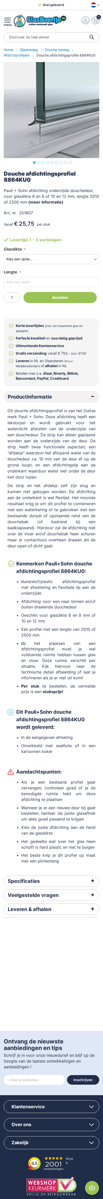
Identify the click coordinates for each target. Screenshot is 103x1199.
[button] (94, 5)
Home (9, 49)
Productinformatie (30, 397)
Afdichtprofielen (17, 55)
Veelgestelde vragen (33, 895)
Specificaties (24, 881)
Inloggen (85, 20)
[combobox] (51, 37)
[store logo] (40, 21)
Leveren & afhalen (29, 909)
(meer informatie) (45, 202)
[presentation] (51, 397)
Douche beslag (57, 49)
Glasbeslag (29, 49)
